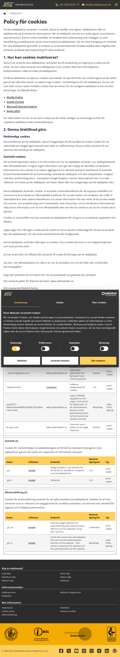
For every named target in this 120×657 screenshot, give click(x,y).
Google (31, 470)
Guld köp (6, 573)
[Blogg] (114, 651)
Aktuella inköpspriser (70, 592)
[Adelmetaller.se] (6, 14)
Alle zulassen (98, 360)
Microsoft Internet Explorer (22, 106)
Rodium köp (7, 580)
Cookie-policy (16, 13)
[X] (69, 651)
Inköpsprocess (9, 592)
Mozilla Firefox (15, 97)
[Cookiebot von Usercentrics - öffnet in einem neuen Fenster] (104, 294)
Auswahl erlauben (60, 360)
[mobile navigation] (116, 5)
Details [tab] (60, 302)
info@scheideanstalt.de (98, 4)
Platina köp (65, 577)
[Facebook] (61, 651)
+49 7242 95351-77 (68, 4)
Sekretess (65, 607)
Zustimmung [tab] (20, 302)
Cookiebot (51, 387)
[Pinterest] (84, 651)
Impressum (7, 607)
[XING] (99, 651)
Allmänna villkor (68, 611)
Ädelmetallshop (9, 614)
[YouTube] (76, 651)
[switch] (45, 348)
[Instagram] (91, 651)
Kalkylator (6, 595)
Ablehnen (22, 360)
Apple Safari (13, 111)
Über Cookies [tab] (99, 302)
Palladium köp (9, 577)
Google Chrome (15, 101)
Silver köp (65, 573)
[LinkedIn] (107, 651)
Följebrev (64, 580)
